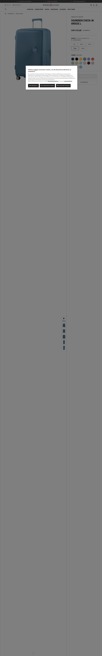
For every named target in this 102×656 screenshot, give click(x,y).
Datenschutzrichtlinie (53, 81)
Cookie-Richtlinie (68, 81)
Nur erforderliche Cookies (47, 85)
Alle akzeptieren (33, 85)
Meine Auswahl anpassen (63, 85)
